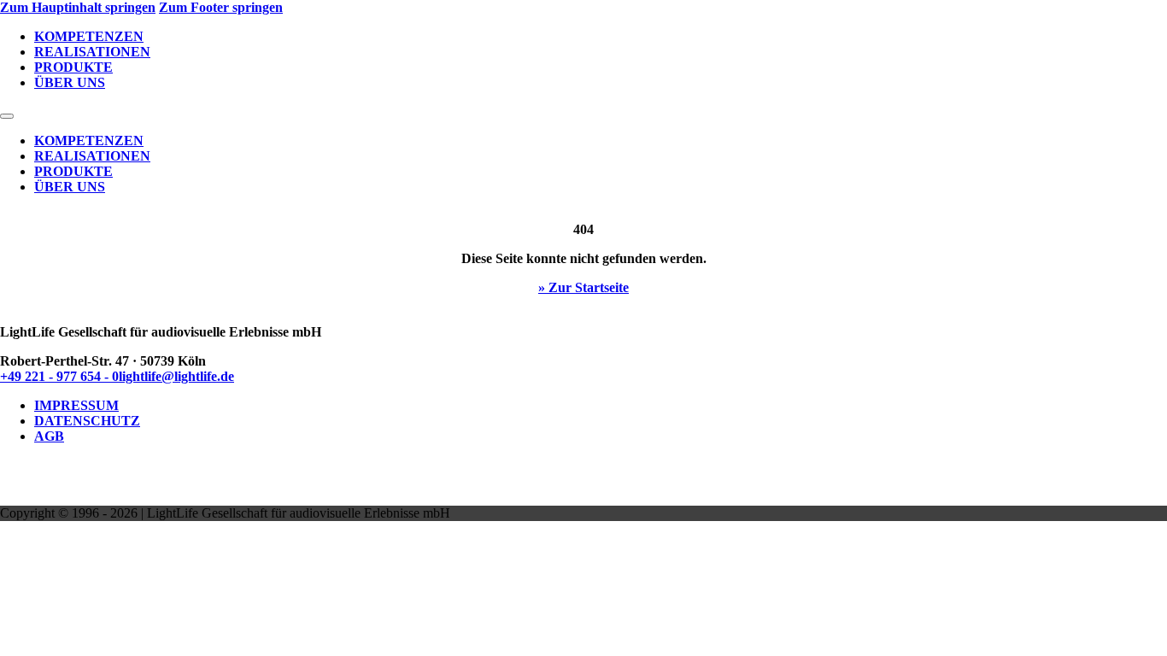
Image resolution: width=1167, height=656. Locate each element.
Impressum (76, 405)
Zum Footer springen (221, 7)
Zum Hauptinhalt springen (77, 7)
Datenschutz (87, 420)
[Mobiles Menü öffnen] (7, 116)
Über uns (69, 82)
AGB (49, 436)
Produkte (73, 67)
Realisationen (92, 51)
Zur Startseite (588, 287)
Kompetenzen (89, 36)
